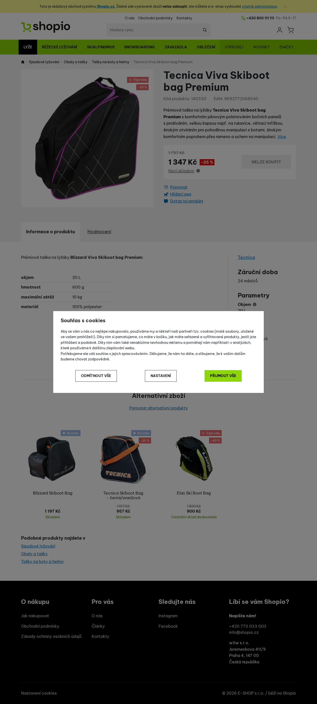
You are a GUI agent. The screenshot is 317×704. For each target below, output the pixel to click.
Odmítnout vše (96, 376)
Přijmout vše (223, 376)
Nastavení (161, 376)
